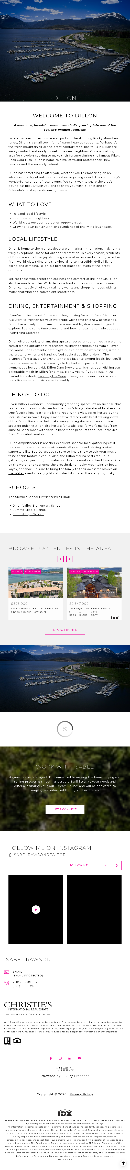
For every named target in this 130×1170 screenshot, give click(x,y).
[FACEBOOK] (50, 1058)
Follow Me (79, 865)
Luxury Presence (76, 1076)
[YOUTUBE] (79, 1058)
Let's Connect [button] (65, 809)
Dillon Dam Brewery (62, 367)
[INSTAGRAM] (60, 1058)
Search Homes (65, 629)
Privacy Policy (81, 1094)
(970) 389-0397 (24, 986)
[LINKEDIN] (69, 1058)
